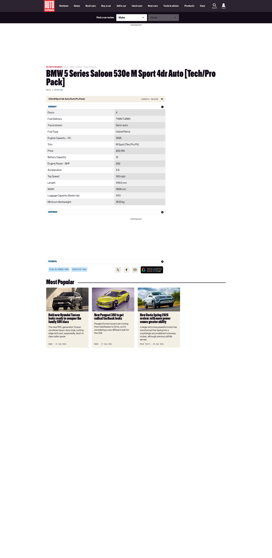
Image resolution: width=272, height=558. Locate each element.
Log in (223, 8)
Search (214, 8)
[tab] (105, 106)
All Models (58, 90)
